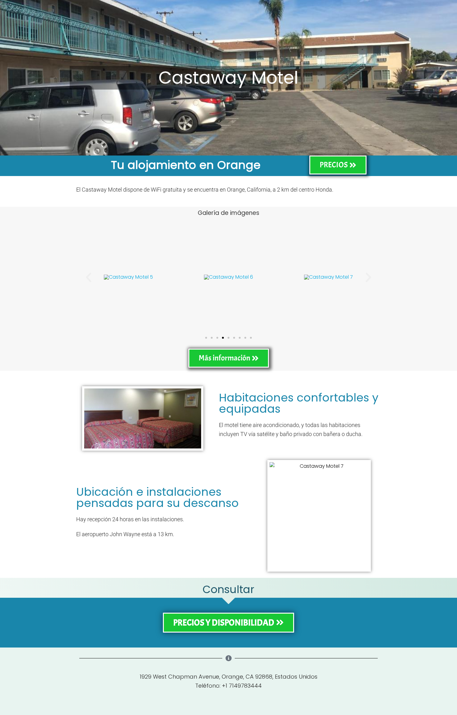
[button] (88, 277)
